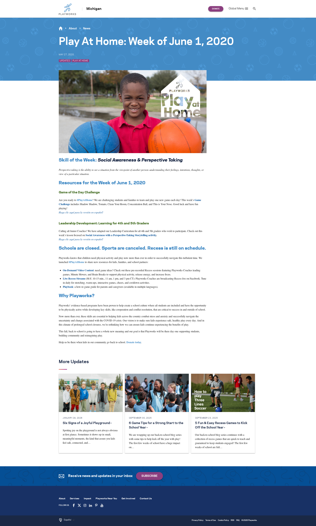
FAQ (237, 520)
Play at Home (80, 61)
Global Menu (236, 8)
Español (68, 520)
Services (74, 499)
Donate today (133, 342)
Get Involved (128, 499)
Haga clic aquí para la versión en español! (81, 239)
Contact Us (146, 499)
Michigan (93, 9)
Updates (65, 61)
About (73, 28)
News (86, 28)
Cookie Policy (223, 520)
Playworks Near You (106, 499)
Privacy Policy (197, 520)
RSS (232, 520)
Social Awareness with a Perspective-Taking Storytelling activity (121, 235)
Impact (87, 499)
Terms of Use (210, 520)
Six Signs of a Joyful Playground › (87, 423)
